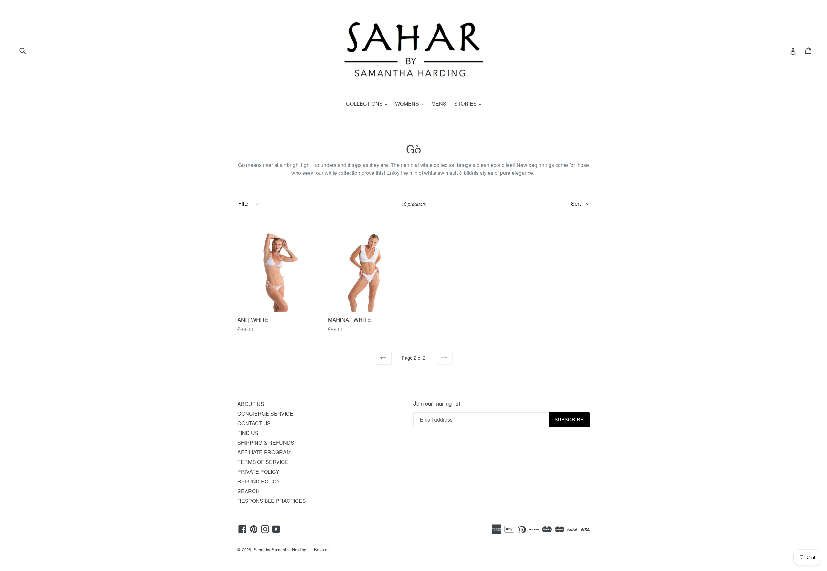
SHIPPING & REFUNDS (265, 442)
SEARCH (248, 491)
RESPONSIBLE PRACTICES (271, 500)
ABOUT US (250, 403)
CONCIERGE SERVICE (265, 413)
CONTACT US (254, 423)
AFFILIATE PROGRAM (264, 452)
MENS (438, 103)
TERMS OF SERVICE (262, 462)
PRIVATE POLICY (258, 471)
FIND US (247, 433)
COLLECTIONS (368, 103)
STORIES (469, 103)
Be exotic (323, 549)
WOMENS (411, 103)
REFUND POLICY (258, 481)
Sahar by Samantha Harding (280, 549)
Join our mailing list (437, 403)
